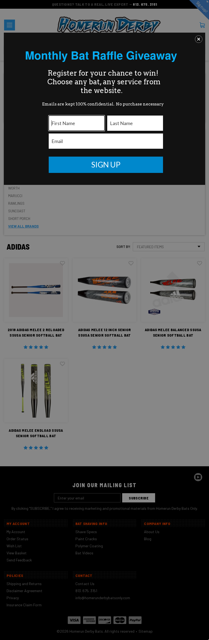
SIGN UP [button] (106, 164)
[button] (198, 39)
